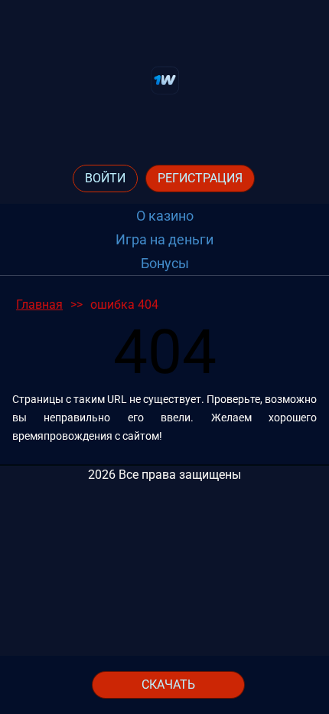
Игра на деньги (164, 239)
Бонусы (165, 263)
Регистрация (200, 178)
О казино (165, 216)
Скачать (168, 684)
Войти (105, 178)
